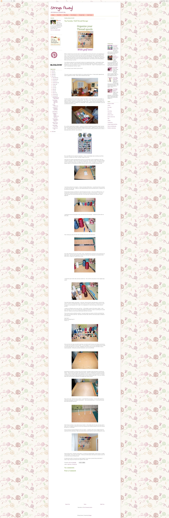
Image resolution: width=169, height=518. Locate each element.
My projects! (55, 111)
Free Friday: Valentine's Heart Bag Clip (55, 102)
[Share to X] (82, 462)
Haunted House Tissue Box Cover (115, 56)
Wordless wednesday (112, 128)
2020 (53, 71)
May (54, 89)
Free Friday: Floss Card (55, 126)
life (108, 109)
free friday (109, 107)
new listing (110, 111)
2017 (53, 76)
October (54, 80)
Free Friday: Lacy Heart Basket (115, 89)
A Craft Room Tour (55, 128)
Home (53, 15)
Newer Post (67, 504)
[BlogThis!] (80, 462)
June (54, 87)
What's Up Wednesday (112, 126)
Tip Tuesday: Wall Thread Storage (55, 119)
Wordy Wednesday (55, 105)
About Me (59, 15)
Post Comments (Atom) (87, 507)
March (54, 92)
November (55, 79)
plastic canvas (110, 114)
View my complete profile (55, 29)
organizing (69, 464)
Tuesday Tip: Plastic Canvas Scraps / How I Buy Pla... (56, 115)
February (55, 94)
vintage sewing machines (112, 124)
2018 (53, 74)
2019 (53, 72)
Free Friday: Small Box (115, 46)
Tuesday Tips (81, 15)
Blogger (90, 515)
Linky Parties (89, 15)
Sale (108, 118)
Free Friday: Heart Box (115, 68)
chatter (109, 105)
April (54, 90)
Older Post (102, 504)
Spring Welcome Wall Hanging (56, 98)
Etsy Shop (66, 15)
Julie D (59, 20)
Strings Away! (62, 8)
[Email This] (79, 462)
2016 (53, 131)
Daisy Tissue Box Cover (55, 123)
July (54, 85)
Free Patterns (73, 15)
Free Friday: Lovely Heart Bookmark (115, 78)
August (54, 84)
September (55, 82)
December (55, 77)
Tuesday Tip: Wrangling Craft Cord (55, 108)
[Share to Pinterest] (84, 462)
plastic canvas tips (111, 116)
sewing (109, 120)
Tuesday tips (74, 464)
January (54, 95)
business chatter (111, 103)
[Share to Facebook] (83, 462)
